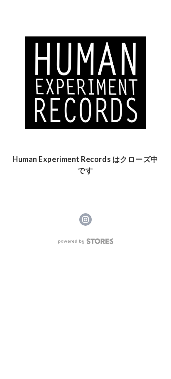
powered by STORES (85, 241)
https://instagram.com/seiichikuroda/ (85, 219)
